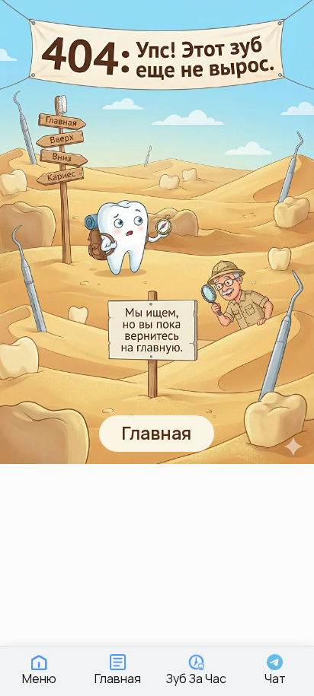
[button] (39, 670)
